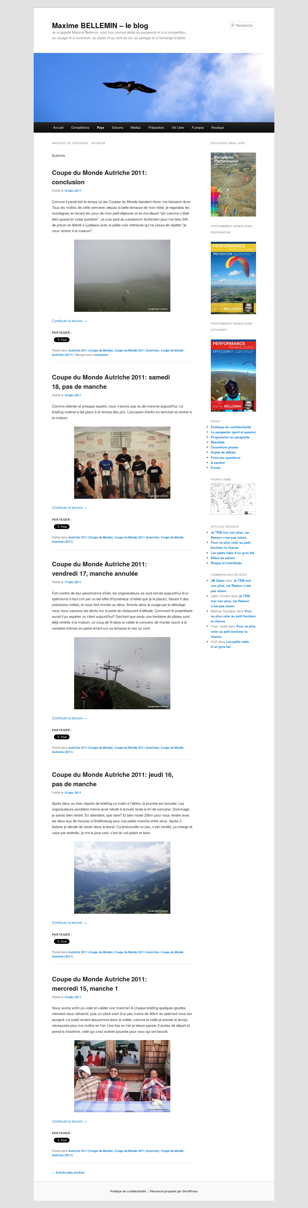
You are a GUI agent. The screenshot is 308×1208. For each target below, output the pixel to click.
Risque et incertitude (226, 563)
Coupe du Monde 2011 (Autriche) (137, 350)
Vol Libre (178, 127)
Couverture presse (224, 447)
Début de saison (223, 558)
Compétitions (80, 127)
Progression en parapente (230, 437)
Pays (100, 127)
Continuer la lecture (69, 320)
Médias (136, 127)
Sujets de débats (223, 452)
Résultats (218, 442)
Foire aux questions (225, 457)
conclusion (100, 354)
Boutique (218, 127)
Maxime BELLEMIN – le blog (100, 25)
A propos (198, 127)
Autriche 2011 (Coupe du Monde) (90, 350)
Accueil (58, 127)
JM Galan (218, 580)
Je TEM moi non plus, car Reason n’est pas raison (231, 585)
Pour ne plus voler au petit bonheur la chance (233, 616)
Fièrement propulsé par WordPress (174, 1191)
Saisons (117, 127)
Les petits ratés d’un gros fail (232, 552)
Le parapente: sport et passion (233, 432)
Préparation (156, 127)
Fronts (215, 467)
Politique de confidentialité (231, 427)
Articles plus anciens (68, 1172)
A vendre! (218, 462)
